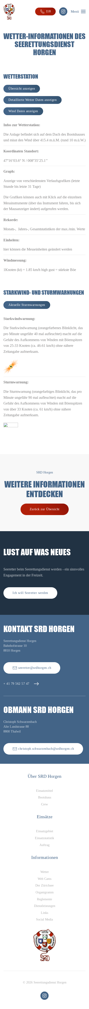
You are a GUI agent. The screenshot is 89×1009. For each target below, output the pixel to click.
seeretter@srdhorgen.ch (34, 668)
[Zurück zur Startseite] (9, 11)
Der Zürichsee (44, 885)
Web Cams (44, 879)
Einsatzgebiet (44, 831)
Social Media (44, 919)
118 (48, 11)
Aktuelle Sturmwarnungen (26, 305)
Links (44, 913)
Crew (44, 804)
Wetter (44, 872)
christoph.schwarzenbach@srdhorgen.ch (46, 748)
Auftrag (44, 845)
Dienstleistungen (44, 906)
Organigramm (45, 892)
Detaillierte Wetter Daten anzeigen (32, 100)
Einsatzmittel (44, 790)
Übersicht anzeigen (21, 88)
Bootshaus (44, 797)
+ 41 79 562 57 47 (16, 683)
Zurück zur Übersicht (45, 509)
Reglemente (44, 899)
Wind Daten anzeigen (23, 111)
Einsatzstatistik (44, 838)
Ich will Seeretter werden (30, 593)
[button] (78, 11)
